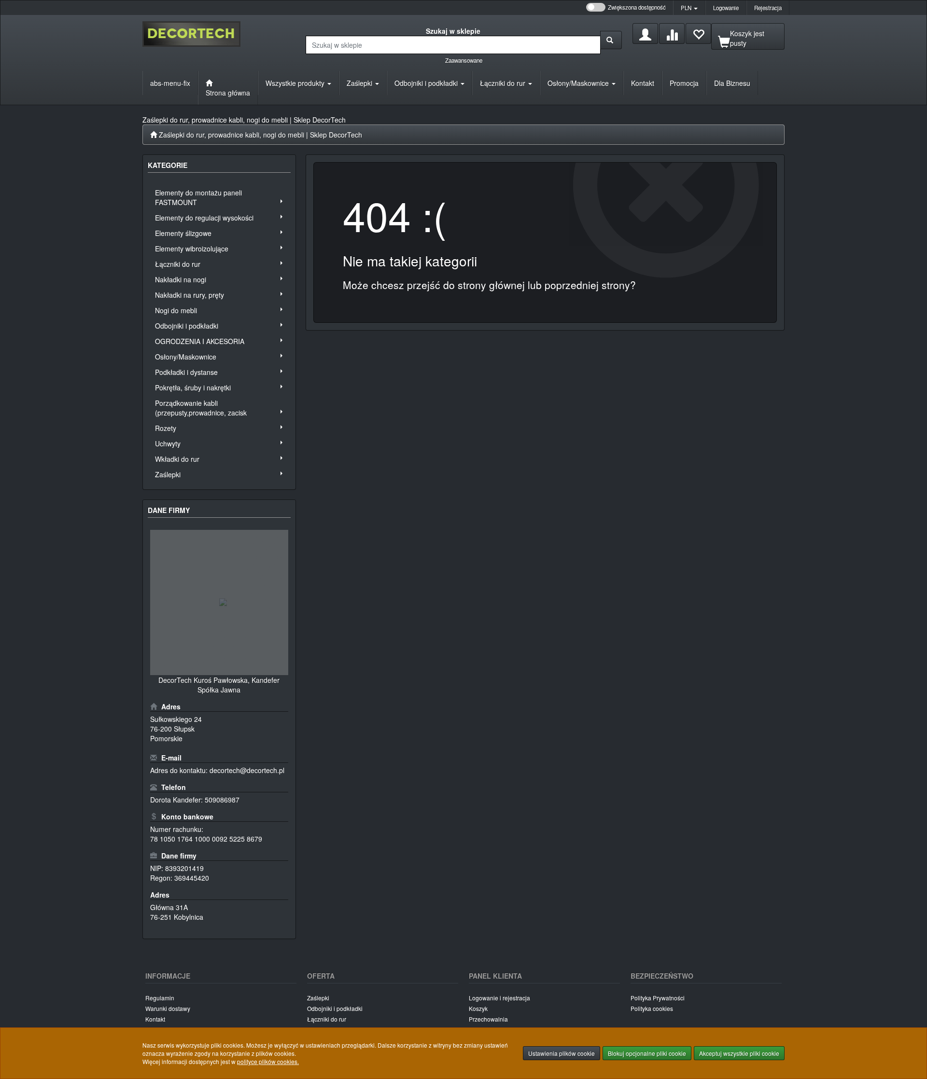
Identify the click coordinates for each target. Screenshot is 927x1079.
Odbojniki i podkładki (427, 83)
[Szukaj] (611, 40)
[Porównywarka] (672, 33)
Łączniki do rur (503, 83)
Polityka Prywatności (658, 998)
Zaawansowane (463, 60)
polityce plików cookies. (268, 1061)
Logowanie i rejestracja (499, 998)
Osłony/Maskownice (579, 83)
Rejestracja (768, 8)
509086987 (222, 799)
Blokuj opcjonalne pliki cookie (647, 1053)
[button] (689, 7)
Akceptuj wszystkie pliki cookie (739, 1053)
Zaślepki (360, 83)
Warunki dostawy (167, 1008)
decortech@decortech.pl (247, 770)
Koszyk (478, 1008)
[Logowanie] (645, 33)
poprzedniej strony (587, 284)
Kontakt (155, 1019)
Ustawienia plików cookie (561, 1053)
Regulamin (159, 998)
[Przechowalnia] (698, 33)
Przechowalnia (488, 1019)
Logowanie (726, 8)
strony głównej (491, 284)
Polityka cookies (652, 1008)
